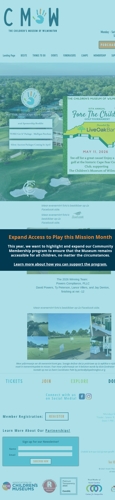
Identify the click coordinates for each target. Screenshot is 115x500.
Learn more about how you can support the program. (60, 264)
